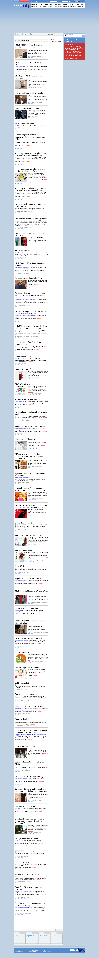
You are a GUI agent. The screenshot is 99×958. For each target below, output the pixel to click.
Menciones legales (32, 951)
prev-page (57, 930)
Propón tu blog (69, 41)
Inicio (16, 1)
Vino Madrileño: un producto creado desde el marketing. (30, 904)
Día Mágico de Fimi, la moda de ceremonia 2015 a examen (28, 343)
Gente (82, 4)
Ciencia (55, 6)
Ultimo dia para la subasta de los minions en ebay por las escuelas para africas (30, 136)
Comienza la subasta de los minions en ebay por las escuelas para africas (30, 188)
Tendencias (66, 6)
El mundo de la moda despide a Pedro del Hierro (30, 234)
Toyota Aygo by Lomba (24, 123)
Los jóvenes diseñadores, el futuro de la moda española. (31, 205)
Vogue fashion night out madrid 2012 (30, 578)
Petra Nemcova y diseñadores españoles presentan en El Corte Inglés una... (31, 731)
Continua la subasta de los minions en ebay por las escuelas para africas (30, 153)
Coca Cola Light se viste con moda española (29, 888)
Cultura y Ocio (35, 4)
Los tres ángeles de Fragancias (27, 667)
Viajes (60, 6)
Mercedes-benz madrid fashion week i (30, 638)
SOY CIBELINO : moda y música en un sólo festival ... (31, 621)
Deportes (71, 4)
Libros (51, 4)
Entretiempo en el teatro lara (26, 694)
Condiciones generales (33, 950)
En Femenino (35, 6)
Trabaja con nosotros (19, 951)
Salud (51, 6)
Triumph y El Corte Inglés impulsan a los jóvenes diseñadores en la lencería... (31, 789)
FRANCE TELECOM (43, 935)
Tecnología (65, 4)
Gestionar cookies (46, 951)
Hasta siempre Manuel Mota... (27, 439)
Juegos (44, 34)
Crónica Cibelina (22, 862)
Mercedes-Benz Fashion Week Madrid (30, 426)
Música (46, 4)
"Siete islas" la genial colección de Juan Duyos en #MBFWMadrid (31, 312)
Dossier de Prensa (46, 949)
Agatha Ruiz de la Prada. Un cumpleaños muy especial (31, 474)
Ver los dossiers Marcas (56, 41)
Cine (41, 4)
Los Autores (50, 34)
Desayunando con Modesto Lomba (29, 93)
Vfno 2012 (19, 565)
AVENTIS (16, 935)
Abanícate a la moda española (27, 874)
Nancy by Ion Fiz (22, 719)
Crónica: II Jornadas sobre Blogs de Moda (29, 762)
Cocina (45, 6)
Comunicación (58, 4)
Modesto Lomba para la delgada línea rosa (30, 63)
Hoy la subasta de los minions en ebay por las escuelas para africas (30, 170)
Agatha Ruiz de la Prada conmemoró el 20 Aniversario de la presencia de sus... (30, 489)
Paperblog (22, 5)
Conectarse (77, 1)
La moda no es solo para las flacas (28, 278)
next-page (60, 930)
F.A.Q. (44, 950)
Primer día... (20, 849)
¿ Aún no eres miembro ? (71, 39)
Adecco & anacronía (23, 369)
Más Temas (80, 6)
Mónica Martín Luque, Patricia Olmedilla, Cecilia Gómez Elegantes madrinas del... (29, 456)
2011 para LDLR (22, 682)
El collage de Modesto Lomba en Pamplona (28, 76)
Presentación (31, 949)
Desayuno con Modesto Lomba (27, 108)
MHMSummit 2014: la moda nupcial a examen (31, 264)
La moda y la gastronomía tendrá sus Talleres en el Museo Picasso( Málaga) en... (30, 295)
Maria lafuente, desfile (24, 250)
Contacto (17, 950)
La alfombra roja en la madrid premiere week (31, 412)
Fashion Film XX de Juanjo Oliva (28, 399)
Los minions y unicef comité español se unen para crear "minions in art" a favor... (31, 219)
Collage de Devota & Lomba (26, 838)
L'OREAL (53, 935)
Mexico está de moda (23, 550)
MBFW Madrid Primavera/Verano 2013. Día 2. (31, 591)
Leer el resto (44, 69)
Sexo (41, 6)
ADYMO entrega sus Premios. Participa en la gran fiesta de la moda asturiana (31, 327)
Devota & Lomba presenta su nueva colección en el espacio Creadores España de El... (29, 820)
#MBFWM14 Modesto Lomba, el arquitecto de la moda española (28, 45)
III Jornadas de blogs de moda (27, 608)
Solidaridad (73, 6)
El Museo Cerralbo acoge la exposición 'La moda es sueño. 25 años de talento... (31, 506)
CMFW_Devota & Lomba (25, 746)
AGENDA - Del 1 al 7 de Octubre (28, 535)
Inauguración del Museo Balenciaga (29, 776)
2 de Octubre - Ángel (23, 522)
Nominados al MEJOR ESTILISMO (29, 706)
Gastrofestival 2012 (23, 652)
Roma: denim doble (23, 356)
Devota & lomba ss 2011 (25, 806)
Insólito (77, 4)
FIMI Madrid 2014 (22, 384)
